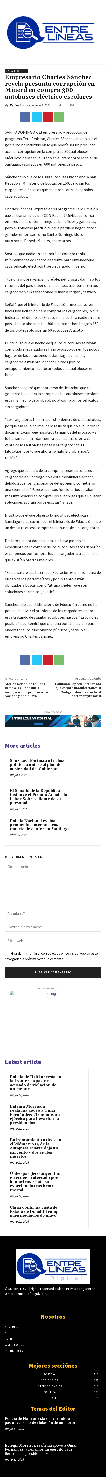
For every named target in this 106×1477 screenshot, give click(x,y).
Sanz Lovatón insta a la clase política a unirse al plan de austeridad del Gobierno (37, 764)
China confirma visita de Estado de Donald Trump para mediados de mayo (34, 1211)
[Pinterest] (48, 117)
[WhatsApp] (59, 117)
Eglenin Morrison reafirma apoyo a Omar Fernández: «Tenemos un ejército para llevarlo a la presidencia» (35, 1114)
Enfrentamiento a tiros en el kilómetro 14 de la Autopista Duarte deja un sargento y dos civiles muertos (35, 1148)
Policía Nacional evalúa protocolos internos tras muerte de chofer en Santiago (39, 825)
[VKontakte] (62, 1303)
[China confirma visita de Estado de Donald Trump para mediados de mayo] (74, 1214)
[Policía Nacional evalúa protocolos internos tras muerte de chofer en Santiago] (85, 829)
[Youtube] (70, 1303)
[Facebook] (25, 117)
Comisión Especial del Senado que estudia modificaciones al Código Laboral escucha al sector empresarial (78, 690)
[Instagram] (44, 1303)
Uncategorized (16, 71)
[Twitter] (37, 117)
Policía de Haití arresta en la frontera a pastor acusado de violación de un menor (35, 1083)
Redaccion (17, 105)
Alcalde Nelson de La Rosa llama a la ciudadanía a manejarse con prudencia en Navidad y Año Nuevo (26, 690)
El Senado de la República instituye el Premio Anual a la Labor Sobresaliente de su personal (38, 797)
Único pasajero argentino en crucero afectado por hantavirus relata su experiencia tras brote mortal (35, 1182)
